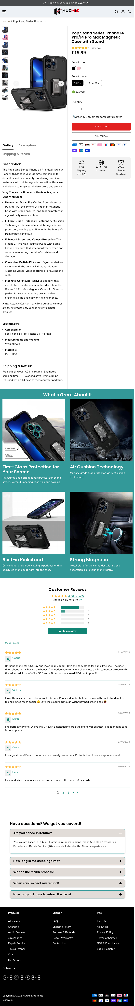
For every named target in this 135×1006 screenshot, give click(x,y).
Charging (13, 927)
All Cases (14, 921)
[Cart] (130, 12)
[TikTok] (33, 977)
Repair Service (16, 943)
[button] (4, 11)
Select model (79, 76)
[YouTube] (39, 977)
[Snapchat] (27, 977)
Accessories (15, 938)
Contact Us (59, 943)
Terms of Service (107, 938)
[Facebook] (5, 977)
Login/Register (106, 949)
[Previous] (16, 83)
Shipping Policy (62, 927)
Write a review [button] (68, 631)
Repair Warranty (63, 938)
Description (27, 145)
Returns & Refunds (64, 932)
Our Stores (14, 960)
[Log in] (123, 12)
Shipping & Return (16, 154)
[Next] (61, 83)
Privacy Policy (105, 932)
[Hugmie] (66, 11)
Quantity (77, 102)
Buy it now (101, 136)
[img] (13, 653)
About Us (102, 927)
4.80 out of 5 (76, 596)
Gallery (8, 145)
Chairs (12, 954)
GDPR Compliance (108, 943)
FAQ (55, 921)
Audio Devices (16, 932)
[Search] (116, 12)
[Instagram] (16, 977)
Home (6, 21)
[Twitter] (11, 977)
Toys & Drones (17, 949)
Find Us (101, 921)
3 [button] (68, 793)
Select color (79, 62)
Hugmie (27, 995)
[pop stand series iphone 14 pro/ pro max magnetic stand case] (38, 83)
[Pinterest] (22, 977)
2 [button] (63, 793)
